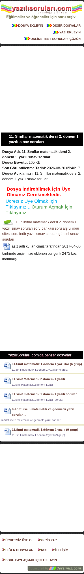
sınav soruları (22, 228)
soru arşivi (63, 228)
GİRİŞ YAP (49, 540)
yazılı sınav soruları (42, 234)
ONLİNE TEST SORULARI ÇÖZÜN (55, 39)
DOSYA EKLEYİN (30, 25)
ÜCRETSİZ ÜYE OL (19, 540)
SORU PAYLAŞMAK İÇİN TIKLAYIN (31, 560)
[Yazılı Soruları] (41, 20)
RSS (44, 550)
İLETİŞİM (61, 550)
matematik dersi (45, 222)
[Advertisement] (42, 89)
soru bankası (44, 228)
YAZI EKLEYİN (70, 32)
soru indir (18, 234)
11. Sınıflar (23, 222)
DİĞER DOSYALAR (67, 25)
